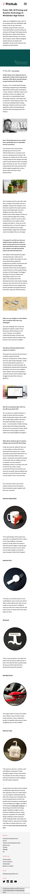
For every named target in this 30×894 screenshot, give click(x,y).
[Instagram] (8, 881)
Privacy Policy (10, 890)
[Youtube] (15, 881)
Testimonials (6, 864)
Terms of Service (7, 861)
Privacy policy (7, 859)
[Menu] (25, 3)
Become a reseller (8, 866)
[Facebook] (11, 881)
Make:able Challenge (18, 805)
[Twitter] (4, 881)
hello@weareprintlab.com (10, 874)
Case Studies (15, 71)
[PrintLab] (10, 3)
